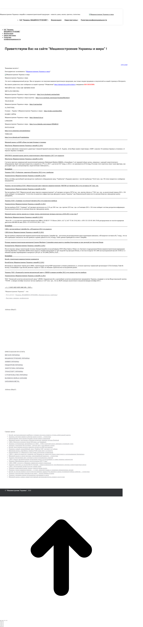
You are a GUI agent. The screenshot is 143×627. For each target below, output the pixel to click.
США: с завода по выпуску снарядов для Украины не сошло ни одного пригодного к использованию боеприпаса (46, 454)
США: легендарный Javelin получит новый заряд (25, 466)
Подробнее (8, 169)
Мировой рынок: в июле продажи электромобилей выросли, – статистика (33, 456)
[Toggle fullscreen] (4, 620)
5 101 (10, 287)
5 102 (14, 287)
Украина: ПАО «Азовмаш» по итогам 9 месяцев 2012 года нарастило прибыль (31, 200)
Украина (8, 175)
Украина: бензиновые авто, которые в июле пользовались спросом (31, 458)
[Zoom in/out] (6, 620)
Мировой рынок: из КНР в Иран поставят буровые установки (25, 142)
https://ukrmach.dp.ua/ (36, 117)
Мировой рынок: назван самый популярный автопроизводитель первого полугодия (37, 477)
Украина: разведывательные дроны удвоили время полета (28, 468)
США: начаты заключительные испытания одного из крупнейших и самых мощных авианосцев (41, 459)
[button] (14, 26)
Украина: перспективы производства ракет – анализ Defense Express (31, 473)
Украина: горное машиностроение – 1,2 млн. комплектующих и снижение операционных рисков (41, 470)
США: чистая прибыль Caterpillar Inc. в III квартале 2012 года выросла (28, 229)
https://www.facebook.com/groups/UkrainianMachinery (53, 98)
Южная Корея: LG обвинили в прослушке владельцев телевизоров (31, 452)
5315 (29, 287)
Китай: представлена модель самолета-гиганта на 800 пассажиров (31, 447)
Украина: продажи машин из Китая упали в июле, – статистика (30, 437)
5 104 (21, 287)
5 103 (17, 287)
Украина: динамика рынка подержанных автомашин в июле (29, 475)
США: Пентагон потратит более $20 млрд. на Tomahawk (27, 442)
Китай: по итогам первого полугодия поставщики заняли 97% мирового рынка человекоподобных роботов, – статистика (49, 471)
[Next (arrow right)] (3, 624)
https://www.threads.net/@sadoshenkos (17, 137)
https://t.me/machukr (36, 104)
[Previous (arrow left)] (1, 624)
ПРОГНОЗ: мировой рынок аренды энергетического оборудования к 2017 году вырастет (34, 155)
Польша (7, 245)
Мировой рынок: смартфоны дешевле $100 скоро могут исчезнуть (31, 451)
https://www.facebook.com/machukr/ (48, 94)
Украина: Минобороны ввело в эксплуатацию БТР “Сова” (28, 461)
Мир (6, 145)
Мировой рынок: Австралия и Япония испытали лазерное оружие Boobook (34, 440)
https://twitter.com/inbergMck (53, 111)
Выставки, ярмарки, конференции (17, 298)
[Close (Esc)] (1, 620)
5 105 (24, 287)
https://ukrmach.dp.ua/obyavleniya (64, 84)
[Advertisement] (35, 4)
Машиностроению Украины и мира (38, 71)
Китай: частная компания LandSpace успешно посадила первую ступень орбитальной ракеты (40, 435)
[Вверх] (61, 618)
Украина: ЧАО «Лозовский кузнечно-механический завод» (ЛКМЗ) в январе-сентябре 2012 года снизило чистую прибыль (45, 272)
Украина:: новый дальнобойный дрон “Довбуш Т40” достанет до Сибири (33, 449)
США (7, 232)
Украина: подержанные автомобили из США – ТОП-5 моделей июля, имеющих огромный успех (41, 444)
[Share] (3, 620)
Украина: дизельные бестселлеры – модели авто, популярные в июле (31, 445)
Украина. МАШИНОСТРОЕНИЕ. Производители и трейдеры (36, 295)
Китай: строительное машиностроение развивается (22, 259)
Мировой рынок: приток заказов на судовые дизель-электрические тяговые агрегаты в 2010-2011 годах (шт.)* (41, 214)
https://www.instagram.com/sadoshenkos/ (17, 131)
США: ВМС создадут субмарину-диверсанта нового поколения (30, 463)
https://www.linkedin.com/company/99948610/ (44, 124)
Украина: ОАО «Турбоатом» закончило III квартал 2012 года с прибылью (29, 172)
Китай (7, 262)
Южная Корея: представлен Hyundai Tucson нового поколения (29, 438)
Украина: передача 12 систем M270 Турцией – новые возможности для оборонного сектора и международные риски (47, 464)
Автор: (22, 145)
